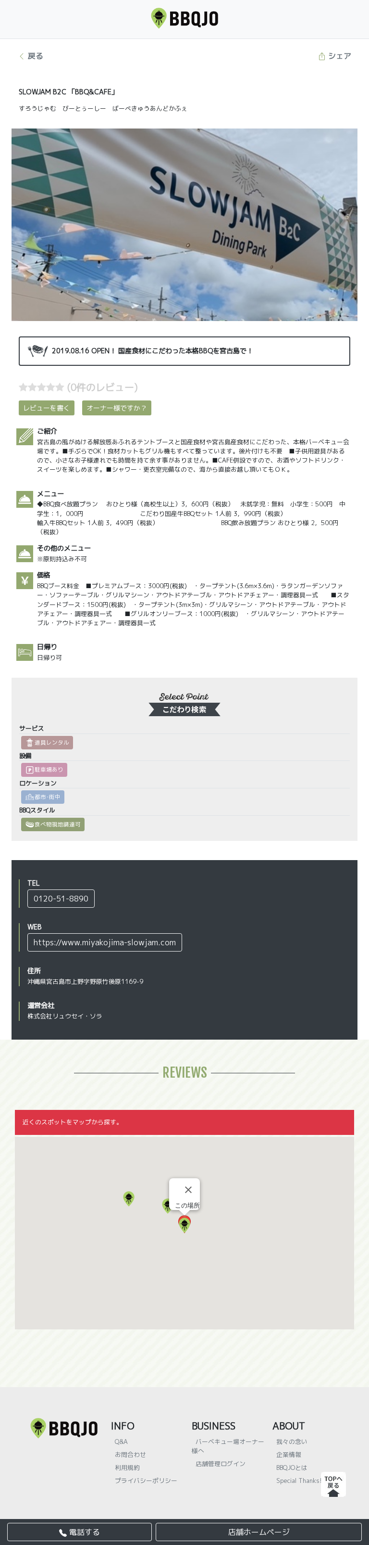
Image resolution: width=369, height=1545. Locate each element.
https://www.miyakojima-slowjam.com (105, 942)
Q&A (121, 1441)
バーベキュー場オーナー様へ (228, 1446)
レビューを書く (46, 407)
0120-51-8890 (61, 898)
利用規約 (127, 1467)
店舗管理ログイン (221, 1463)
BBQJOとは (292, 1467)
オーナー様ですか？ (116, 407)
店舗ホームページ (259, 1532)
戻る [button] (34, 56)
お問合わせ (130, 1454)
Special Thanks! (299, 1480)
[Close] (188, 1189)
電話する (83, 1532)
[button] (128, 1198)
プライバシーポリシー (146, 1480)
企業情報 (288, 1454)
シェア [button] (338, 56)
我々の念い (292, 1441)
